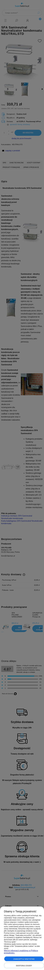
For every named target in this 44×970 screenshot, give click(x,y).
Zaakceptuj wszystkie (24, 959)
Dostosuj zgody (24, 966)
